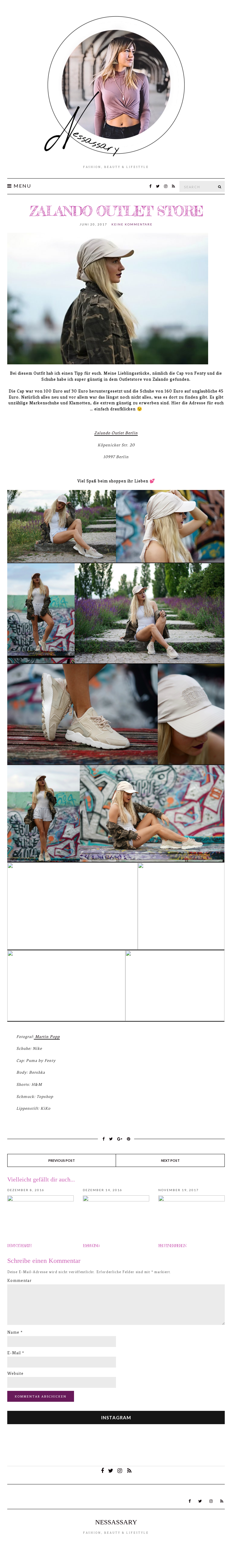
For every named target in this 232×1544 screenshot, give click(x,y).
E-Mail (15, 1353)
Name (15, 1332)
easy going (91, 1245)
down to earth (19, 1245)
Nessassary (116, 1522)
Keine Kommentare (132, 224)
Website (15, 1373)
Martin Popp (47, 1036)
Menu (21, 185)
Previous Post (61, 1160)
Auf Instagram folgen (120, 1449)
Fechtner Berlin (172, 1245)
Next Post (170, 1160)
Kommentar (19, 1280)
